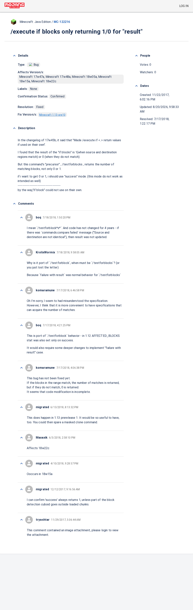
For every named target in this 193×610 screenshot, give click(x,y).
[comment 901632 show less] (21, 463)
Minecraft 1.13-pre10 (52, 114)
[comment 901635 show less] (21, 368)
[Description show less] (14, 128)
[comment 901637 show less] (21, 290)
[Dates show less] (136, 86)
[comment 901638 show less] (21, 252)
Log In (183, 6)
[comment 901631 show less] (21, 489)
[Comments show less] (14, 203)
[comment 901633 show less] (21, 437)
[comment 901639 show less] (21, 217)
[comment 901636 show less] (21, 325)
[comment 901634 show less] (21, 407)
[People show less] (136, 55)
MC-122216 (62, 22)
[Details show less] (14, 55)
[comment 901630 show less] (21, 520)
